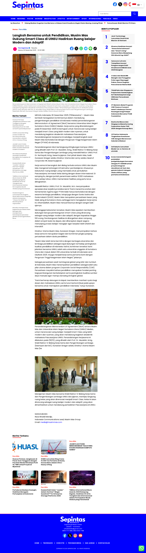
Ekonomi (38, 19)
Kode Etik (60, 543)
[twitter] (120, 6)
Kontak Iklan (104, 543)
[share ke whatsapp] (81, 50)
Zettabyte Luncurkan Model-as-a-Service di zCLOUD (120, 149)
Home (13, 19)
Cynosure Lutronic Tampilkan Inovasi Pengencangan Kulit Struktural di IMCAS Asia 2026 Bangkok (121, 65)
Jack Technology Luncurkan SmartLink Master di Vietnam (120, 38)
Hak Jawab (89, 543)
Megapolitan (50, 19)
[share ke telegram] (86, 50)
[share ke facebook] (72, 50)
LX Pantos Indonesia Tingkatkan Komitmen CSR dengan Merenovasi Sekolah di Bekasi (121, 137)
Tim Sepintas (23, 48)
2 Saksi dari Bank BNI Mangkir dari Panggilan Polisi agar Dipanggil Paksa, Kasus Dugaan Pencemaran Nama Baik (121, 80)
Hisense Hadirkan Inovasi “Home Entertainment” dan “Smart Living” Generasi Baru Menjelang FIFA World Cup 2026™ (121, 50)
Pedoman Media (74, 543)
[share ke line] (91, 50)
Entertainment (73, 19)
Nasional (21, 19)
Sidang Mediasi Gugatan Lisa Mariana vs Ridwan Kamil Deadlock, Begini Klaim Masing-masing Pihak (52, 23)
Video (115, 19)
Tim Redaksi (48, 543)
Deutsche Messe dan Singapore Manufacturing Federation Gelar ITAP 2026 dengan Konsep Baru (122, 125)
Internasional (95, 19)
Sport (84, 19)
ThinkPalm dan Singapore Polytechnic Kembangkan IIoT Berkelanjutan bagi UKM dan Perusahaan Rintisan (122, 94)
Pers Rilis (107, 19)
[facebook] (115, 6)
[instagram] (125, 6)
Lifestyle (61, 19)
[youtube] (80, 537)
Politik (30, 19)
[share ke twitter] (77, 50)
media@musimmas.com (51, 422)
